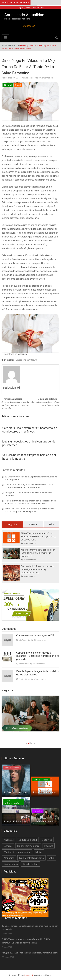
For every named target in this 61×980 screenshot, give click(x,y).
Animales (9, 839)
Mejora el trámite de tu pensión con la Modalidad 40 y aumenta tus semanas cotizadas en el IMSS (30, 502)
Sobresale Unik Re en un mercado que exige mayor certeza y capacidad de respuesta (29, 510)
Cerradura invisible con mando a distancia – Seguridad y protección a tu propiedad (37, 656)
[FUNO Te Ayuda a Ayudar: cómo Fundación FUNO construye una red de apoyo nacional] (11, 537)
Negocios (12, 524)
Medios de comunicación (17, 851)
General (13, 45)
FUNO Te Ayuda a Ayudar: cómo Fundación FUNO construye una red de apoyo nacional (29, 486)
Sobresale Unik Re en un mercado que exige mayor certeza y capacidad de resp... (37, 569)
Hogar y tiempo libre (28, 845)
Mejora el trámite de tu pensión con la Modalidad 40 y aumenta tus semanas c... (38, 553)
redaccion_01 (11, 77)
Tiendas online (30, 863)
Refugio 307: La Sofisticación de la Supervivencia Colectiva (30, 952)
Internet (33, 524)
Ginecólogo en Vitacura (42, 129)
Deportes (47, 839)
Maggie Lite (29, 975)
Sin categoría (11, 863)
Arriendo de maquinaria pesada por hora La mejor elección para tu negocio (15, 405)
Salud (18, 85)
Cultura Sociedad (12, 768)
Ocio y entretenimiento (12, 801)
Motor (39, 851)
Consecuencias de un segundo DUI (35, 635)
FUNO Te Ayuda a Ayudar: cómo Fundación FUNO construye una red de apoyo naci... (38, 536)
